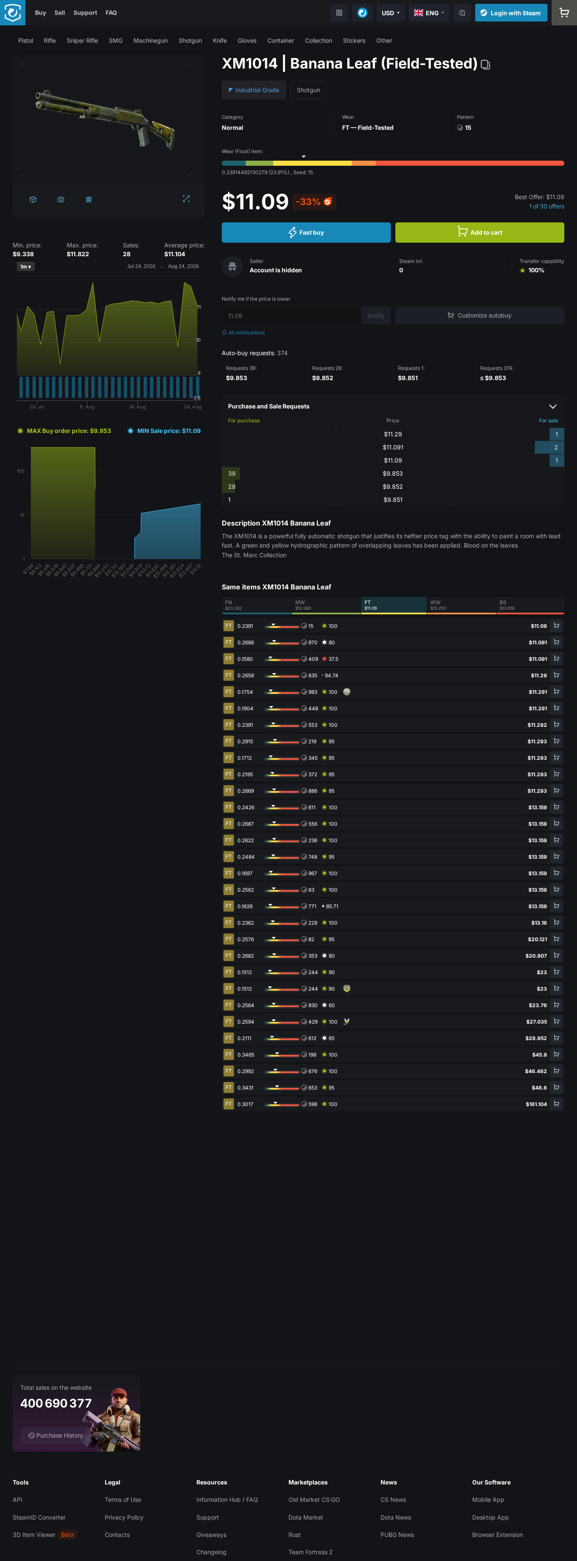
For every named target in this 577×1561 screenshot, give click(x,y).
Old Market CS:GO (314, 1499)
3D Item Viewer (34, 1534)
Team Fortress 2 (310, 1552)
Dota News (396, 1517)
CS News (393, 1499)
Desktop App (490, 1517)
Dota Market (305, 1517)
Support (85, 12)
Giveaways (211, 1534)
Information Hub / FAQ (227, 1499)
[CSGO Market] (12, 12)
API (17, 1499)
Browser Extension (497, 1534)
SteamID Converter (39, 1517)
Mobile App (488, 1499)
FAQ (111, 12)
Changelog (211, 1552)
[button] (25, 40)
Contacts (117, 1534)
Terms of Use (123, 1499)
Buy (40, 12)
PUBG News (397, 1534)
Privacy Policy (124, 1517)
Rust (294, 1534)
